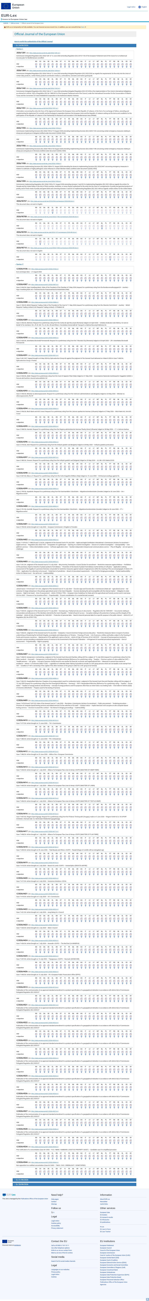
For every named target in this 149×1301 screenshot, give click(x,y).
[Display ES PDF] (127, 64)
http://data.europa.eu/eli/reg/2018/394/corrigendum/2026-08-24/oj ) (52, 201)
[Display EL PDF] (53, 64)
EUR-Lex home (15, 23)
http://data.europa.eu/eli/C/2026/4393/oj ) (45, 391)
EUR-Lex (9, 15)
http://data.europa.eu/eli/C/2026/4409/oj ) (45, 700)
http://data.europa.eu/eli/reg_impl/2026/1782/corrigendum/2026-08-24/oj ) (54, 217)
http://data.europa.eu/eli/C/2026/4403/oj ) (45, 562)
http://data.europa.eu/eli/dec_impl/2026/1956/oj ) (45, 146)
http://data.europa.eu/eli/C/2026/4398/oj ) (45, 473)
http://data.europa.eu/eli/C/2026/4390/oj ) (45, 338)
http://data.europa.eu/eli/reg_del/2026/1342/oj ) (44, 88)
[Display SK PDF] (118, 64)
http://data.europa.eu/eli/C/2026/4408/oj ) (45, 678)
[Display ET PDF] (61, 64)
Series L (19, 49)
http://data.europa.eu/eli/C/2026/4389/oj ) (45, 320)
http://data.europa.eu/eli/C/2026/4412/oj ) (45, 751)
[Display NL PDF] (102, 64)
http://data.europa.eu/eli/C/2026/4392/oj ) (45, 373)
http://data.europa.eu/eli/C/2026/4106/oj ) (45, 269)
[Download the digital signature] (36, 66)
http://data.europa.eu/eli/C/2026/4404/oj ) (45, 586)
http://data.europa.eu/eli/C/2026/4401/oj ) (45, 524)
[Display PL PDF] (106, 64)
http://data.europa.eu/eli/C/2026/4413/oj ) (45, 767)
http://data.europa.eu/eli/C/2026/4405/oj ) (45, 608)
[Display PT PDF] (110, 64)
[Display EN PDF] (57, 64)
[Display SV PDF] (131, 64)
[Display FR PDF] (69, 64)
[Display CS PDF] (40, 64)
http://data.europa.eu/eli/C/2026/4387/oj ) (45, 284)
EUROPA (5, 23)
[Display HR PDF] (77, 64)
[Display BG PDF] (36, 64)
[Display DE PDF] (48, 64)
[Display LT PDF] (94, 64)
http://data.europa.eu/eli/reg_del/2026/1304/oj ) (44, 70)
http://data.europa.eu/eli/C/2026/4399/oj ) (45, 488)
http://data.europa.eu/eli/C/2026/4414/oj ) (45, 782)
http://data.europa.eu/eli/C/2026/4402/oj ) (45, 540)
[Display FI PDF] (65, 64)
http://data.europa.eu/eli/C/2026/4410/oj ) (45, 720)
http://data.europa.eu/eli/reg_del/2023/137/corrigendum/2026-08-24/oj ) (53, 232)
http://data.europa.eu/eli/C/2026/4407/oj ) (45, 654)
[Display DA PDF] (44, 64)
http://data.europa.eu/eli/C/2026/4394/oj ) (45, 408)
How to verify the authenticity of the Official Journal (33, 41)
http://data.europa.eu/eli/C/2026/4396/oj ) (45, 442)
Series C (19, 264)
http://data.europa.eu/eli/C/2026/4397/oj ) (45, 457)
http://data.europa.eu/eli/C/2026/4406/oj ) (45, 630)
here (82, 27)
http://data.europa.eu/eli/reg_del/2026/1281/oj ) (44, 53)
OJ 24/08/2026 (21, 45)
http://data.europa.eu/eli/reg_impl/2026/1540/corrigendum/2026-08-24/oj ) (54, 248)
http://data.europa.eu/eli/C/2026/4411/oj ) (45, 736)
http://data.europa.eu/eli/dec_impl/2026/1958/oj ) (45, 163)
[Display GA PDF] (73, 64)
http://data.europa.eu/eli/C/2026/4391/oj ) (45, 355)
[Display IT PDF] (85, 64)
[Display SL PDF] (123, 64)
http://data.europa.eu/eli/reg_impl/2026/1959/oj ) (45, 181)
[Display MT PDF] (98, 64)
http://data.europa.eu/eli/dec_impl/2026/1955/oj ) (45, 128)
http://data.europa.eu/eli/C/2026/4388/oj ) (45, 302)
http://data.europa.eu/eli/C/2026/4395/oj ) (45, 426)
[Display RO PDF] (114, 64)
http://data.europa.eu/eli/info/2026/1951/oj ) (43, 108)
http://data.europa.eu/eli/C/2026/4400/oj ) (45, 506)
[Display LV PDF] (90, 64)
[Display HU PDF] (81, 64)
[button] (142, 7)
